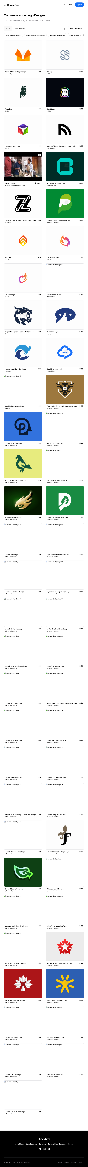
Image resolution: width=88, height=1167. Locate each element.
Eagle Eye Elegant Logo (13, 517)
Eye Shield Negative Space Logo (58, 480)
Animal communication (57, 35)
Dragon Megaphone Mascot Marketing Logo (20, 332)
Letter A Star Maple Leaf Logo (57, 926)
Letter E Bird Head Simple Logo (57, 740)
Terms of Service (63, 1162)
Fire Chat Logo (10, 295)
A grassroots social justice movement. (16, 185)
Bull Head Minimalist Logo (55, 1037)
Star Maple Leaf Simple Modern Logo (59, 963)
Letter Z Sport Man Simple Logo (16, 666)
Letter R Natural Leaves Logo (15, 852)
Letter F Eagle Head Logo (13, 740)
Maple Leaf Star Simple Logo (15, 1000)
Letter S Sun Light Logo (13, 1074)
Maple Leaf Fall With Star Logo (15, 963)
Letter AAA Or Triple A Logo (14, 592)
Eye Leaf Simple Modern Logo (15, 889)
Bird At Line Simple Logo (55, 443)
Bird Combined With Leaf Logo (15, 480)
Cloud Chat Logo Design (55, 369)
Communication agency (13, 35)
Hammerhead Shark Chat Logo (15, 369)
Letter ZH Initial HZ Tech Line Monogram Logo (20, 220)
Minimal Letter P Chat (54, 295)
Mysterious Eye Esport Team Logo (58, 592)
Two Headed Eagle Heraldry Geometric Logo (62, 406)
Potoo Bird (8, 109)
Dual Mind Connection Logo (14, 406)
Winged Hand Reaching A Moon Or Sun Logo (20, 814)
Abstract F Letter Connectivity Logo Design (61, 146)
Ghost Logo (51, 109)
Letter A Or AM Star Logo (55, 666)
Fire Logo (8, 257)
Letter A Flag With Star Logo (56, 777)
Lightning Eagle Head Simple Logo (16, 926)
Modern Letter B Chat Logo (56, 183)
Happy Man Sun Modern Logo (57, 1000)
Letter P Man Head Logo (13, 443)
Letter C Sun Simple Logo (13, 1037)
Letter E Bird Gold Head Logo (15, 1112)
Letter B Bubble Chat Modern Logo (58, 220)
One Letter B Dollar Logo (55, 1074)
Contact (80, 1162)
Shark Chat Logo (52, 332)
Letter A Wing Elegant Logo (56, 814)
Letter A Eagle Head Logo (13, 777)
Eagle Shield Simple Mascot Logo (58, 554)
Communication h (75, 35)
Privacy (73, 1162)
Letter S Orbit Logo (11, 554)
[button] (83, 35)
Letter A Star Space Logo (13, 703)
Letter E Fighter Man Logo (14, 629)
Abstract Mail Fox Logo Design (15, 72)
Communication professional (35, 35)
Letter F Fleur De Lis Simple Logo (58, 852)
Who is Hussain (10, 183)
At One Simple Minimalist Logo (57, 629)
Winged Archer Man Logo (55, 889)
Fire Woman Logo (52, 257)
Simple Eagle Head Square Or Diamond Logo (62, 703)
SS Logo (49, 72)
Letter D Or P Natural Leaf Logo (57, 517)
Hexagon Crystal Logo (12, 146)
